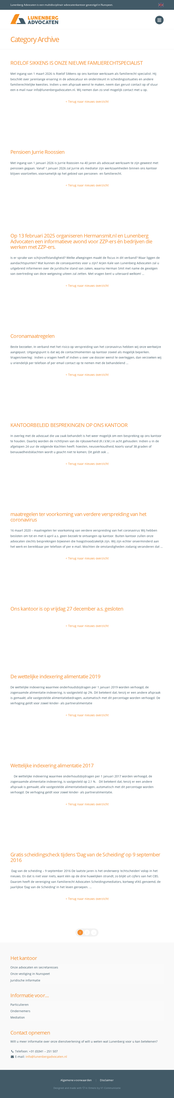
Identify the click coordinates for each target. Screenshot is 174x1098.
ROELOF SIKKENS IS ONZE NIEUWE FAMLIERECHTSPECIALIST (76, 62)
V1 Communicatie (111, 1087)
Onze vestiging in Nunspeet (30, 974)
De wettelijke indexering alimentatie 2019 (55, 676)
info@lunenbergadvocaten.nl (46, 1057)
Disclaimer (107, 1080)
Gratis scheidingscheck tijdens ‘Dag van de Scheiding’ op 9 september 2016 (85, 857)
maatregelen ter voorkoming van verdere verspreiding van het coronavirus (78, 517)
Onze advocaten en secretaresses (34, 967)
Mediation (17, 1017)
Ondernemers (20, 1011)
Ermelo (92, 1087)
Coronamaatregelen (32, 336)
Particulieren (19, 1005)
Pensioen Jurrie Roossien (37, 151)
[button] (159, 20)
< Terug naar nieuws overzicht (87, 101)
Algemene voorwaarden (76, 1080)
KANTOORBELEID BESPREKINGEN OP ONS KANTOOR (69, 425)
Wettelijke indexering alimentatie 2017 (52, 765)
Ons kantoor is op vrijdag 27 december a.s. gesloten (66, 608)
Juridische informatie (25, 980)
